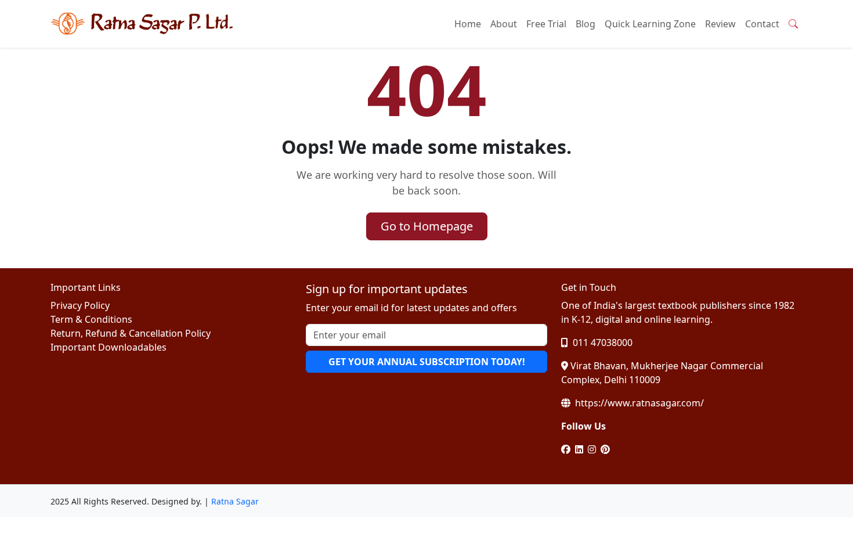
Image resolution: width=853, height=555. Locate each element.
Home (467, 23)
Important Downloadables (108, 347)
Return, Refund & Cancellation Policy (130, 333)
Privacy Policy (80, 305)
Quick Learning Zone (650, 23)
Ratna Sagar (235, 501)
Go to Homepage (427, 226)
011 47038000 (601, 342)
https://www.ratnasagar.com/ (638, 403)
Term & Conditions (91, 319)
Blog (585, 23)
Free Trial (546, 23)
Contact (762, 23)
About (503, 23)
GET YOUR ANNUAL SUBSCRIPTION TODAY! (426, 361)
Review (720, 23)
